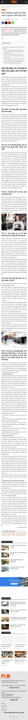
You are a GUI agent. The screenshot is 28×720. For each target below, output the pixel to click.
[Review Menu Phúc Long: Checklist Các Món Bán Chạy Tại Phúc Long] (5, 619)
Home (2, 6)
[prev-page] (2, 574)
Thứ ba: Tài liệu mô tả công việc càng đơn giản (13, 54)
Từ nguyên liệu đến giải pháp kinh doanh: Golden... (6, 661)
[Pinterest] (9, 22)
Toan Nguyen (7, 19)
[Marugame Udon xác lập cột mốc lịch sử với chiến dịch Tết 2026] (21, 654)
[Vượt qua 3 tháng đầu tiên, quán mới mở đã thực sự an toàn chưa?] (7, 639)
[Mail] (14, 716)
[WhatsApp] (12, 22)
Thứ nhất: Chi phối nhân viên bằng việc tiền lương (13, 50)
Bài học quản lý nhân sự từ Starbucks (13, 535)
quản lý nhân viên (9, 31)
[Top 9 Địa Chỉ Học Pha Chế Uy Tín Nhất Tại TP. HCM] (5, 612)
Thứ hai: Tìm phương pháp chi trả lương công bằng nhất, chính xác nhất (14, 52)
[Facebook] (2, 22)
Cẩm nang (7, 6)
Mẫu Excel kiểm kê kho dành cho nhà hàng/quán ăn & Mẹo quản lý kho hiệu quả (18, 603)
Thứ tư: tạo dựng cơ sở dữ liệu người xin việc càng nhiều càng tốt (14, 56)
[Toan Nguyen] (2, 19)
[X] (6, 22)
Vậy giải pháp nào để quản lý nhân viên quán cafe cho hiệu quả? (13, 47)
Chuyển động (4, 556)
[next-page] (5, 574)
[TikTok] (17, 716)
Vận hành (12, 6)
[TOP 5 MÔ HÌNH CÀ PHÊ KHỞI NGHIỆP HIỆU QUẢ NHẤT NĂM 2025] (5, 561)
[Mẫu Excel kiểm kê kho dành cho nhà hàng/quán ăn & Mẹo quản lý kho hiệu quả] (5, 604)
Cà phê (3, 549)
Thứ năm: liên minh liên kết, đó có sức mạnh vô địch (14, 58)
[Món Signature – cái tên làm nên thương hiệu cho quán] (5, 626)
